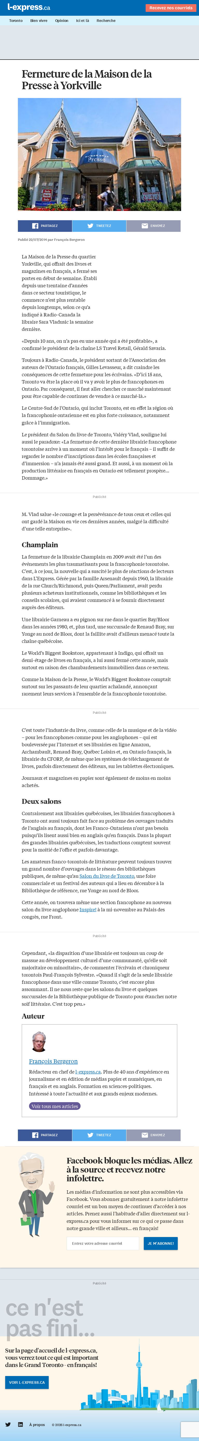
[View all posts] (55, 1106)
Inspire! (88, 909)
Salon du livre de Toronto (107, 875)
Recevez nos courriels (171, 8)
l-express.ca (88, 1071)
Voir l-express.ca (27, 1382)
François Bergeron (53, 1061)
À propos (37, 1424)
